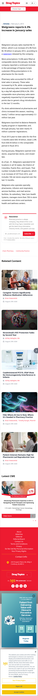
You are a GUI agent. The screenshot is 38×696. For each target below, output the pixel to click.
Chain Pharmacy (7, 251)
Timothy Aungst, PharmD (26, 420)
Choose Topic (16, 9)
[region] (19, 672)
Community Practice (22, 251)
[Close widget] (33, 596)
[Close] (35, 652)
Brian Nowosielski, (11, 420)
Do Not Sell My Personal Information (19, 549)
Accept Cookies (19, 692)
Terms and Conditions (19, 544)
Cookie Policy (17, 676)
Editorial (19, 537)
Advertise (19, 534)
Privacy (19, 546)
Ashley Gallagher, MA (12, 338)
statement (7, 54)
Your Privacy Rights (19, 551)
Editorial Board (19, 539)
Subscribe (27, 234)
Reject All (19, 686)
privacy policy (11, 240)
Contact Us (19, 541)
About (19, 532)
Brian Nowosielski (11, 298)
